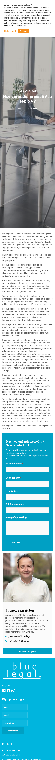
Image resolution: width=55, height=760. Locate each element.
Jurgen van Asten (19, 610)
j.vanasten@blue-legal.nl (21, 636)
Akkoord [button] (23, 30)
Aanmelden (13, 731)
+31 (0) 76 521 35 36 (18, 640)
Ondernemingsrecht (27, 91)
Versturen (15, 542)
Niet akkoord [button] (10, 31)
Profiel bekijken (27, 651)
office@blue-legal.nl (11, 755)
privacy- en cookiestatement (16, 25)
